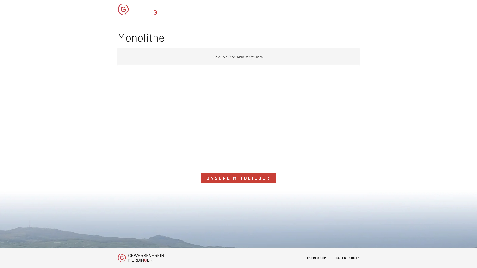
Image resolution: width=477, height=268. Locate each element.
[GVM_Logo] (148, 9)
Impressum (316, 258)
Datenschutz (348, 258)
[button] (335, 9)
